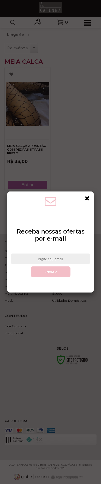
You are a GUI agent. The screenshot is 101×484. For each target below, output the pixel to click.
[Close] (87, 198)
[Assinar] (50, 271)
